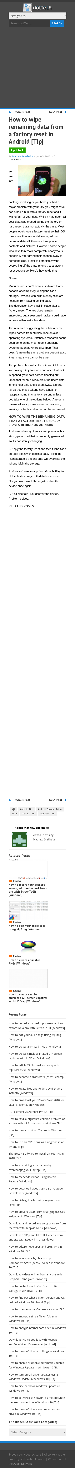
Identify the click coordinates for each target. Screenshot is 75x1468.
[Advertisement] (37, 68)
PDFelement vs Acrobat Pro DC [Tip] (31, 1112)
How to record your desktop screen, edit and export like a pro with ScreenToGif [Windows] (28, 890)
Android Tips (26, 809)
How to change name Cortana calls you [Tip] (36, 1309)
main (15, 813)
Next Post (55, 112)
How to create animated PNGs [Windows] (25, 961)
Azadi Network (22, 1464)
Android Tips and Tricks (50, 809)
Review (17, 881)
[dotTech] (37, 10)
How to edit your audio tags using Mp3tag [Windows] (27, 927)
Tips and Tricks (47, 813)
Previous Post (21, 112)
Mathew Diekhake (22, 156)
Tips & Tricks (28, 813)
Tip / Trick (17, 150)
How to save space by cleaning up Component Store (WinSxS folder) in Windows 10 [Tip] (37, 1262)
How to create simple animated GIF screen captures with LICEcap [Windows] (28, 998)
